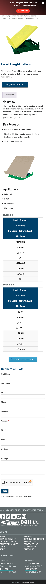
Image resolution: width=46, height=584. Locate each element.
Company (5, 411)
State (4, 439)
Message (4, 458)
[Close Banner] (43, 3)
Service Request (8, 539)
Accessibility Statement (30, 548)
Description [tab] (9, 94)
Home (3, 16)
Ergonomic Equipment (15, 16)
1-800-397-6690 (6, 569)
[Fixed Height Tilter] (23, 39)
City (3, 430)
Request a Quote (14, 85)
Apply (2, 549)
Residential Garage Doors (9, 545)
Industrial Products (10, 541)
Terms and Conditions (34, 539)
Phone (4, 402)
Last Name (6, 383)
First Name (6, 374)
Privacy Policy (31, 544)
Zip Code (5, 449)
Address (5, 421)
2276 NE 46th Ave (32, 563)
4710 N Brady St (6, 563)
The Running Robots (28, 582)
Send (5, 491)
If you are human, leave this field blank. (17, 496)
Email (3, 392)
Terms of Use (30, 541)
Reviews (28, 536)
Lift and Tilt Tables (16, 18)
